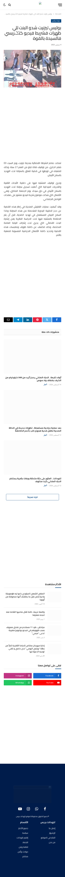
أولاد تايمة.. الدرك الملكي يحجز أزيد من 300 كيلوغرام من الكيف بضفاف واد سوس (33, 378)
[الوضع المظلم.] (4, 4)
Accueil (58, 14)
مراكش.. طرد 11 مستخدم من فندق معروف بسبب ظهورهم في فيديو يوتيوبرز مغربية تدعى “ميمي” (25, 630)
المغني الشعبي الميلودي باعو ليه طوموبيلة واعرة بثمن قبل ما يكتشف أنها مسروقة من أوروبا (25, 597)
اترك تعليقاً (32, 497)
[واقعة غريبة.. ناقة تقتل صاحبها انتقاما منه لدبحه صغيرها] (54, 615)
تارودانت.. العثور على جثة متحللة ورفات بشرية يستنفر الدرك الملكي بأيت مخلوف (35, 480)
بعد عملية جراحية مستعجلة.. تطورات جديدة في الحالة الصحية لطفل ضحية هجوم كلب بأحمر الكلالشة (35, 429)
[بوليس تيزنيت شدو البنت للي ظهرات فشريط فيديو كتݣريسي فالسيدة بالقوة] (32, 68)
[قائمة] (60, 5)
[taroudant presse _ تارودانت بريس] (32, 4)
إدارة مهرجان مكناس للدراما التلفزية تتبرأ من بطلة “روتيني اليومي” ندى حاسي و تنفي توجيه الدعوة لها (25, 649)
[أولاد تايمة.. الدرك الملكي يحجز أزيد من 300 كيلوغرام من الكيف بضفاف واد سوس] (32, 356)
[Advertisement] (32, 125)
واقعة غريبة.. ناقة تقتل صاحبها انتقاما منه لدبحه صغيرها (25, 613)
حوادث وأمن (56, 20)
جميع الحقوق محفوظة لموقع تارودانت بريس (32, 816)
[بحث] (9, 5)
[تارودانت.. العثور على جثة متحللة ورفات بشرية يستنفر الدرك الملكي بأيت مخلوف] (32, 457)
